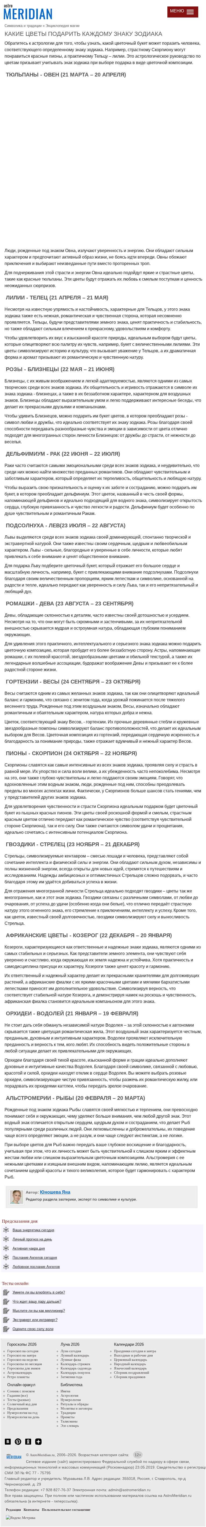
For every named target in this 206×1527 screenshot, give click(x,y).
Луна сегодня (71, 1351)
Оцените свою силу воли (33, 1329)
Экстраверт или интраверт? (35, 1320)
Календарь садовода (76, 1368)
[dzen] (38, 1444)
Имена (65, 1391)
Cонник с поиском (21, 1391)
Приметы (68, 1417)
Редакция (13, 1510)
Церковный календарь (130, 1360)
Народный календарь (130, 1364)
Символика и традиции (23, 26)
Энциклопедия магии (62, 26)
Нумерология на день (23, 1417)
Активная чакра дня (29, 1248)
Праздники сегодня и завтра (135, 1351)
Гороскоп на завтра (21, 1355)
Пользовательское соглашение (66, 1510)
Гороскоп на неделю (22, 1360)
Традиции (68, 1413)
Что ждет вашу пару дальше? (37, 1301)
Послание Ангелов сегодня (35, 1258)
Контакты (31, 1510)
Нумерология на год (22, 1413)
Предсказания (17, 1408)
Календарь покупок (75, 1373)
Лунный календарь (75, 1355)
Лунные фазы (71, 1360)
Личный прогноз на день (32, 1239)
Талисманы (69, 1421)
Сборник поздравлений (131, 1373)
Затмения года (71, 1377)
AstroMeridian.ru (42, 1455)
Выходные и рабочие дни (133, 1355)
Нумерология (71, 1400)
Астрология (69, 1395)
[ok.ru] (28, 1444)
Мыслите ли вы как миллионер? (39, 1311)
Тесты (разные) (18, 1400)
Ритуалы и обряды (75, 1404)
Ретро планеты (18, 1377)
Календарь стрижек (75, 1364)
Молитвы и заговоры (76, 1408)
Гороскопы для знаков (23, 1368)
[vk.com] (8, 1444)
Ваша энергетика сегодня (33, 1230)
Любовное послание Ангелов (36, 1267)
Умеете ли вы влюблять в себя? (39, 1292)
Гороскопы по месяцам (24, 1364)
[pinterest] (18, 1444)
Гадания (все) (17, 1395)
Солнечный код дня (22, 1404)
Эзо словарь (70, 1426)
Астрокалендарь (19, 1373)
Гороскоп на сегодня (22, 1351)
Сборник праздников (129, 1377)
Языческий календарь (130, 1368)
